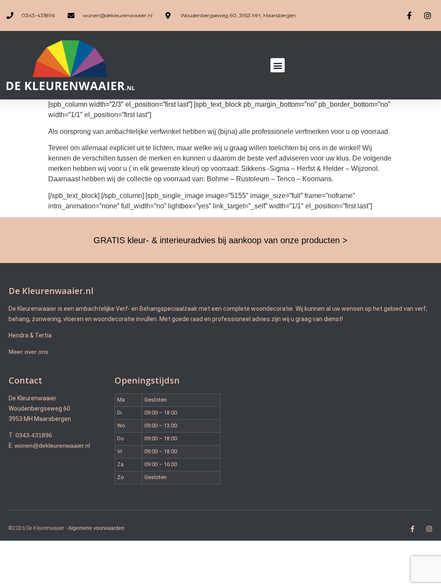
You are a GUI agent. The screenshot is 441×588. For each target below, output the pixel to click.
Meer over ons (28, 351)
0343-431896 (34, 435)
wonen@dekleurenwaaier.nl (52, 445)
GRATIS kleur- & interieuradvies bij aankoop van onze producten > (220, 240)
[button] (277, 65)
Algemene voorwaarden (96, 528)
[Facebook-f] (412, 529)
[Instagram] (429, 529)
